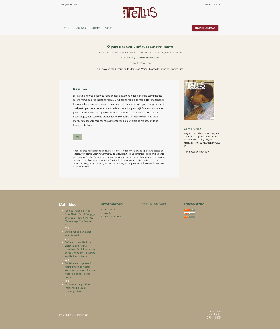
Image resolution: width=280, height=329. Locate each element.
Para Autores (108, 213)
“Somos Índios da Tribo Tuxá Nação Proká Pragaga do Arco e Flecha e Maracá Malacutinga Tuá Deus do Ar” (80, 217)
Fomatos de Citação (197, 151)
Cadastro (207, 4)
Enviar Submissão (205, 28)
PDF (77, 137)
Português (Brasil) (70, 5)
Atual (67, 28)
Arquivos (81, 28)
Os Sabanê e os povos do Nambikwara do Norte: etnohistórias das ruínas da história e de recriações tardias (80, 270)
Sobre (108, 28)
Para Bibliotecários (111, 216)
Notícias (95, 28)
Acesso (217, 4)
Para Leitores (108, 209)
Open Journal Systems (154, 203)
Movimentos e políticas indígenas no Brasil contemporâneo (77, 288)
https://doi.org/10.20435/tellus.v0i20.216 (140, 57)
